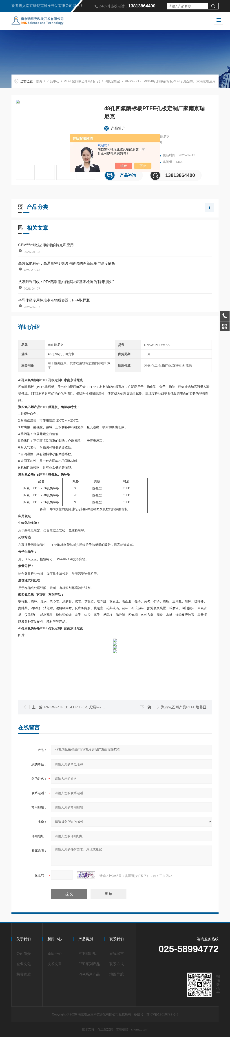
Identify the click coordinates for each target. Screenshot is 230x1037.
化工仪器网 (105, 1029)
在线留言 (116, 954)
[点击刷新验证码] (86, 875)
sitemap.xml (139, 1029)
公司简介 (23, 954)
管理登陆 (122, 1029)
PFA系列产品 (89, 974)
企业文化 (23, 964)
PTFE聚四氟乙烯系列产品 (82, 81)
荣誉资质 (23, 974)
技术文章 (54, 964)
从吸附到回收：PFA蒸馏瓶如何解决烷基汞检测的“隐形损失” (66, 282)
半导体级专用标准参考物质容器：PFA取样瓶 (54, 300)
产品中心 (53, 81)
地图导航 (116, 974)
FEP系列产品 (89, 964)
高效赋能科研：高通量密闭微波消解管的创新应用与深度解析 (66, 263)
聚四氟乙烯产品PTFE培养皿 (183, 707)
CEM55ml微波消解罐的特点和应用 (46, 245)
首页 (39, 81)
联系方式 (116, 964)
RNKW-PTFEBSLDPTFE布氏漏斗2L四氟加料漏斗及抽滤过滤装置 (97, 707)
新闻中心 (54, 954)
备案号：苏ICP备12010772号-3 (156, 1014)
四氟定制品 (112, 81)
